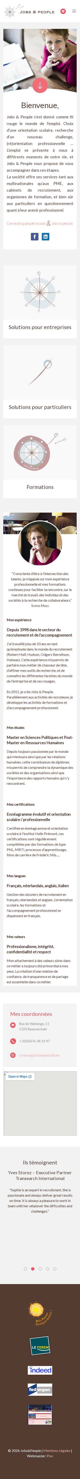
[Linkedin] (45, 236)
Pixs (50, 1456)
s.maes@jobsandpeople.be (39, 1055)
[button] (25, 1269)
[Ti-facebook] (34, 236)
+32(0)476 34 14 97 (34, 1041)
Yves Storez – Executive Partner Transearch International (40, 1175)
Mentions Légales (56, 1450)
